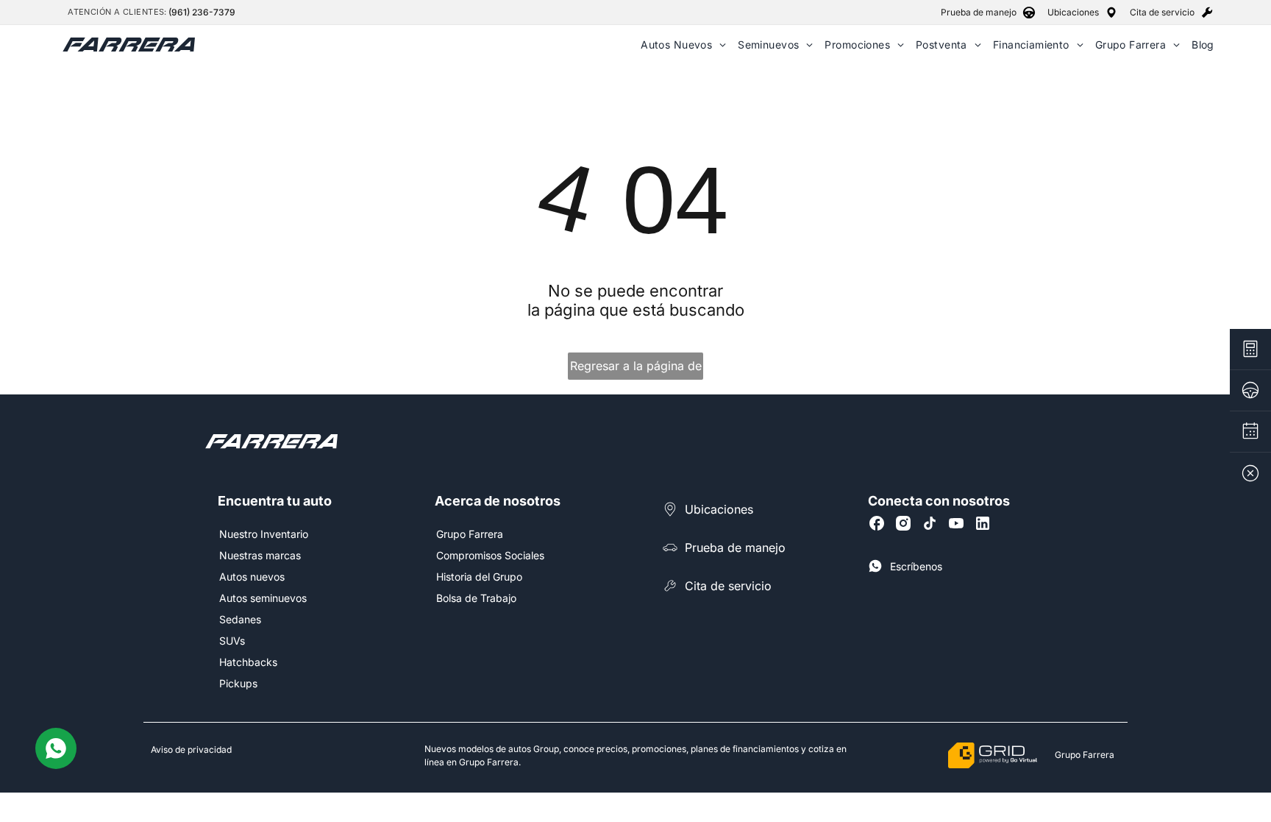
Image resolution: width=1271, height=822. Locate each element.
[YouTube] (956, 523)
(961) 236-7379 (201, 12)
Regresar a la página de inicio (636, 369)
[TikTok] (930, 523)
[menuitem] (683, 44)
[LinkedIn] (982, 523)
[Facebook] (877, 523)
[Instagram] (903, 523)
